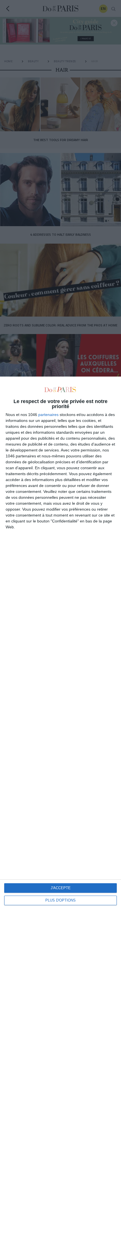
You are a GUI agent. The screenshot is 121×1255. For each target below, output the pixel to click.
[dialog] (60, 816)
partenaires (48, 415)
